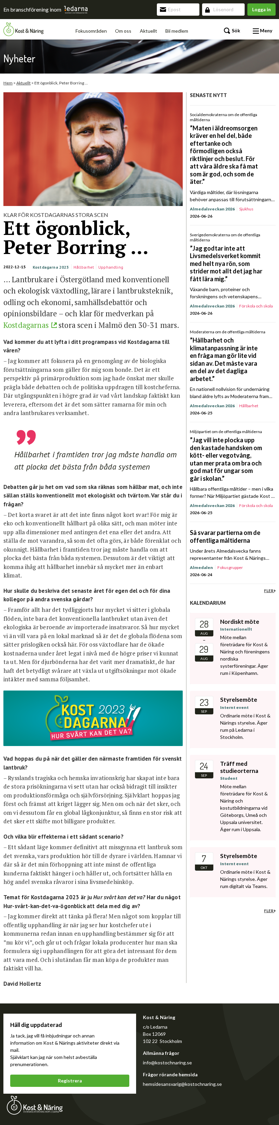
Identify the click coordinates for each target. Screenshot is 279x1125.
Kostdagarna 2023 (51, 267)
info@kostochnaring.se (167, 1062)
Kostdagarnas (26, 325)
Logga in (261, 9)
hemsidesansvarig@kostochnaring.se (182, 1084)
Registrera (70, 1080)
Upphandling (110, 267)
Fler (269, 590)
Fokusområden (91, 31)
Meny (265, 30)
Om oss (123, 31)
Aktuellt (148, 31)
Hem (8, 82)
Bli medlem (176, 31)
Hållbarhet (83, 267)
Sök (235, 30)
